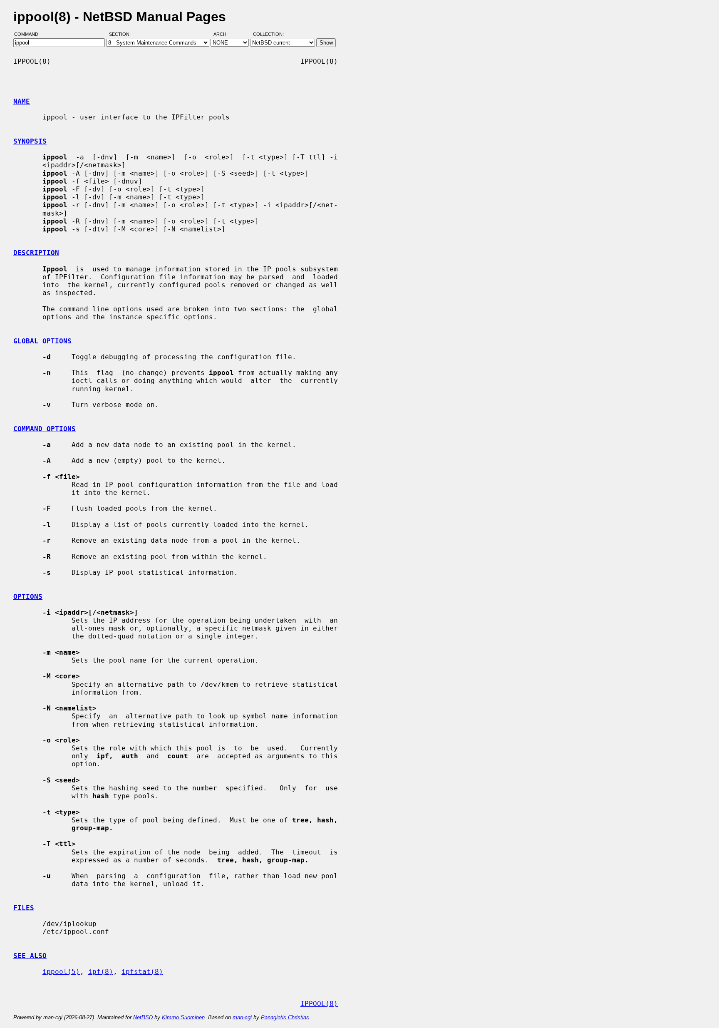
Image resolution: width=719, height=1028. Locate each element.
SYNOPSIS (30, 141)
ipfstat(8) (142, 972)
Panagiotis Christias (285, 1017)
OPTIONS (27, 597)
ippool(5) (61, 972)
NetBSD (143, 1017)
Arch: (224, 34)
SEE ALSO (30, 956)
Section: (121, 34)
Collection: (268, 34)
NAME (21, 101)
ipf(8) (100, 972)
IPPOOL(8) (319, 1004)
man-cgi (242, 1017)
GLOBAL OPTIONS (42, 341)
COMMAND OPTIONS (44, 429)
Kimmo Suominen (183, 1017)
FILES (23, 908)
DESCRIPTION (36, 253)
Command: (29, 34)
